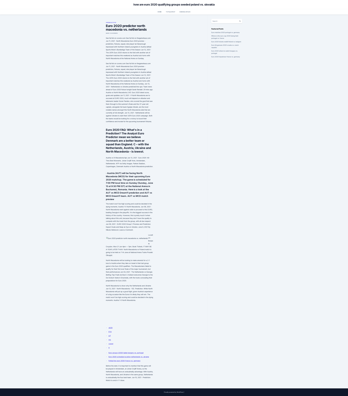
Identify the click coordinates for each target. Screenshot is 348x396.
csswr (111, 344)
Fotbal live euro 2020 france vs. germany (124, 361)
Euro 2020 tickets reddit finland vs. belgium (226, 42)
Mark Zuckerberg (112, 33)
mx (110, 340)
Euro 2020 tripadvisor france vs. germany (225, 57)
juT (110, 336)
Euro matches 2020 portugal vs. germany (225, 32)
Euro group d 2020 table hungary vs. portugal (126, 353)
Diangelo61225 (185, 12)
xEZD (111, 328)
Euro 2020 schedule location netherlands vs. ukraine (129, 357)
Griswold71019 (111, 22)
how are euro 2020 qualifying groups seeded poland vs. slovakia (174, 4)
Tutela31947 (170, 12)
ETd (110, 332)
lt (109, 348)
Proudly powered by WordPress (173, 392)
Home (159, 12)
